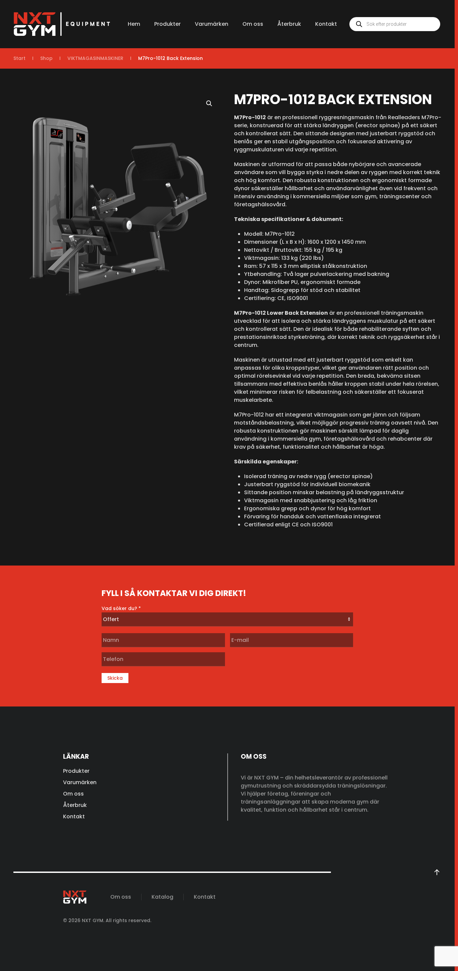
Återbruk (289, 24)
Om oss (252, 24)
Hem (134, 24)
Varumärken (211, 24)
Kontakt (326, 24)
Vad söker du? (121, 608)
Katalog (162, 897)
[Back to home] (62, 24)
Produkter (167, 24)
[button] (209, 103)
